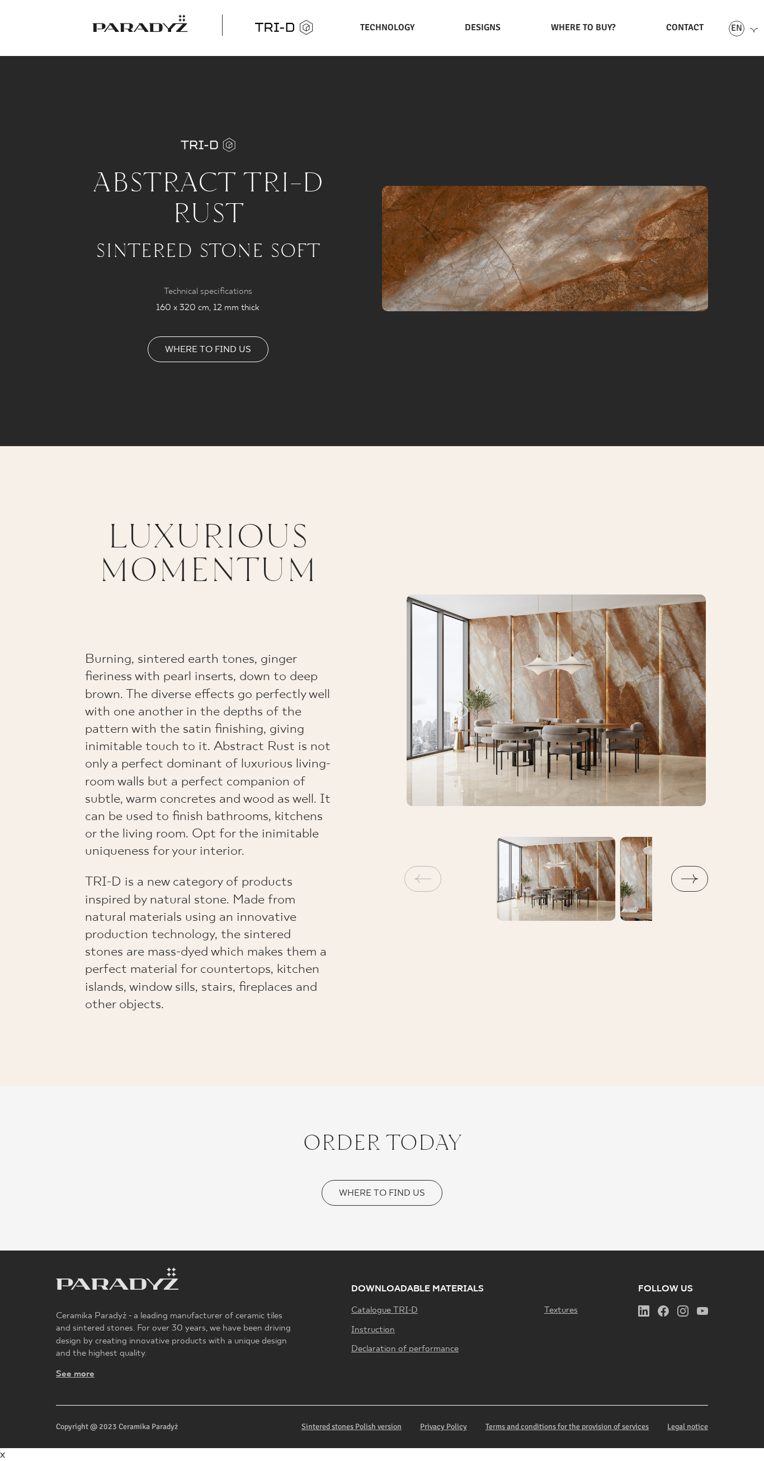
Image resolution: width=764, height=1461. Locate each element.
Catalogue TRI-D (384, 1310)
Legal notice (687, 1426)
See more (75, 1374)
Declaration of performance (405, 1349)
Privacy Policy (443, 1426)
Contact (685, 27)
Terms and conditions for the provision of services (567, 1426)
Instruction (373, 1330)
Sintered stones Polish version (351, 1426)
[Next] (689, 879)
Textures (561, 1310)
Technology (387, 27)
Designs (483, 27)
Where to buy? (583, 27)
